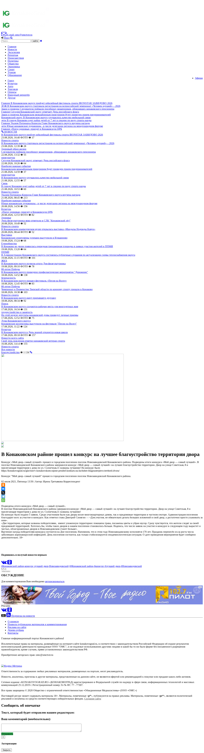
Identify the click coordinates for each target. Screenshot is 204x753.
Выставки (6, 235)
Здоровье (6, 217)
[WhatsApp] (3, 500)
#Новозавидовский (131, 566)
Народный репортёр (19, 95)
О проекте (13, 621)
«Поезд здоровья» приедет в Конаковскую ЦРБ (27, 212)
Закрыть (7, 750)
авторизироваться (54, 581)
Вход (7, 37)
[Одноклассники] (3, 485)
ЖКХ (4, 260)
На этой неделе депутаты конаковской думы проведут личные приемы (39, 315)
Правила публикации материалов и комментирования (37, 624)
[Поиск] (11, 37)
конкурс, (29, 566)
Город (11, 80)
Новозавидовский (59, 566)
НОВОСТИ (10, 131)
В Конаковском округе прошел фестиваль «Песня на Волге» (34, 280)
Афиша (199, 78)
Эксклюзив (14, 52)
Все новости (8, 349)
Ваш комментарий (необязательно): (26, 719)
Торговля (13, 89)
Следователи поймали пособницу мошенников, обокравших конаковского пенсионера (48, 152)
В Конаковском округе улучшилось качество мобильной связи (35, 177)
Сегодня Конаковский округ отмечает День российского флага (35, 160)
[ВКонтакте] (3, 489)
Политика (13, 61)
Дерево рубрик (16, 630)
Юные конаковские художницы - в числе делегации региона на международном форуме (49, 203)
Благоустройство (10, 352)
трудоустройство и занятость (17, 312)
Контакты (13, 633)
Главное (12, 46)
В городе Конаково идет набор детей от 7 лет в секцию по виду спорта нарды (43, 186)
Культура (12, 83)
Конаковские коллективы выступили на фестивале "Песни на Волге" (39, 323)
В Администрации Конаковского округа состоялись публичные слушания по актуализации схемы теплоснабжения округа (68, 255)
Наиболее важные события (16, 166)
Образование (15, 75)
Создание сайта (92, 698)
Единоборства (9, 243)
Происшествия (16, 58)
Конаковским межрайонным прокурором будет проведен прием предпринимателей (46, 169)
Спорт (11, 69)
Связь (4, 183)
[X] (3, 492)
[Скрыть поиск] (41, 40)
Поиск (4, 303)
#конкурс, (99, 566)
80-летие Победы (10, 269)
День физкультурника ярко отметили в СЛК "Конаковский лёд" (36, 220)
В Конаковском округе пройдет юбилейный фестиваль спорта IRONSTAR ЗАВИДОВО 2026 (52, 134)
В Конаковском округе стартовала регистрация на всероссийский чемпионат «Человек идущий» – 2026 (57, 143)
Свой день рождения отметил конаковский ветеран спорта (33, 341)
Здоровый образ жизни (13, 149)
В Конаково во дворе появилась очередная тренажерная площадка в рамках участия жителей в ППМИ (57, 246)
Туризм (12, 72)
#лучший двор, (113, 566)
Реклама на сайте (17, 627)
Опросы (12, 92)
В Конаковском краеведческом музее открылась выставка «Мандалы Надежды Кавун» (48, 229)
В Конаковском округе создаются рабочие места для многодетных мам (39, 306)
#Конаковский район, (13, 566)
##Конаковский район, (81, 566)
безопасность (8, 278)
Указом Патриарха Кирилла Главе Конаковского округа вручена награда (40, 194)
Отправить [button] (7, 733)
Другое (11, 97)
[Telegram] (3, 496)
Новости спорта (10, 140)
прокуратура (8, 157)
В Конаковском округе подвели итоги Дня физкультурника (33, 263)
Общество (13, 63)
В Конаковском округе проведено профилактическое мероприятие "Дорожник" (44, 272)
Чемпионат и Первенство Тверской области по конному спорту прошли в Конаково (47, 289)
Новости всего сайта (12, 338)
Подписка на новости (23, 615)
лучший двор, (41, 566)
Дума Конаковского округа (16, 320)
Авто (10, 86)
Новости (12, 49)
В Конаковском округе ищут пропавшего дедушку (28, 298)
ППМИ (5, 252)
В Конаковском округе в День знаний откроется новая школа (34, 332)
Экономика (14, 66)
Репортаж (13, 55)
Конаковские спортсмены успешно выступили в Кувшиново (34, 237)
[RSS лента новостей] (8, 615)
